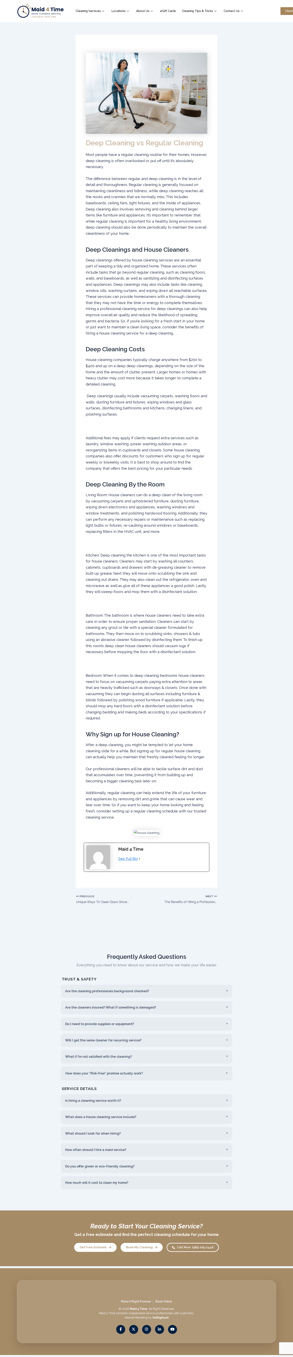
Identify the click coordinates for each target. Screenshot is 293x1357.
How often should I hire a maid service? (95, 1150)
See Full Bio (128, 859)
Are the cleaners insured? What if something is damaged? (110, 1007)
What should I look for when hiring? (93, 1133)
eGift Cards (168, 11)
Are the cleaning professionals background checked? (107, 991)
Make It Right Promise (136, 1301)
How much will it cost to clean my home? (96, 1183)
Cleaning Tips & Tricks (197, 11)
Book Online (163, 1301)
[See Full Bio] (139, 859)
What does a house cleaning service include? (100, 1117)
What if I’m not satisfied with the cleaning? (98, 1057)
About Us (142, 11)
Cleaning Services (88, 11)
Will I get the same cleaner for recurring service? (103, 1040)
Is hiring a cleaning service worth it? (93, 1101)
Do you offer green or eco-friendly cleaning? (100, 1166)
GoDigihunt (160, 1317)
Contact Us (232, 11)
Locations (118, 11)
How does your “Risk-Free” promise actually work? (104, 1073)
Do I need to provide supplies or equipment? (99, 1024)
